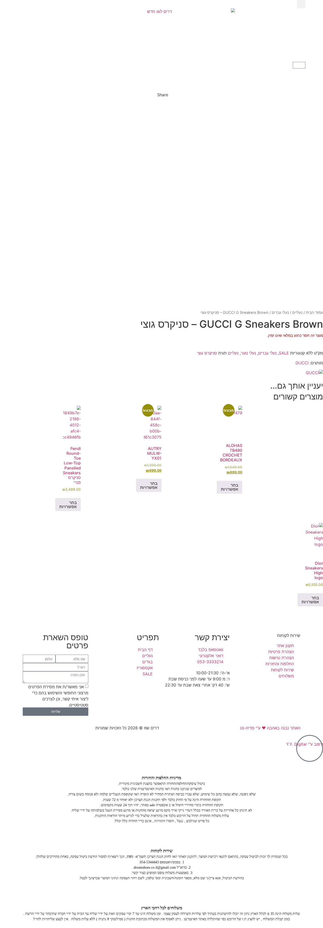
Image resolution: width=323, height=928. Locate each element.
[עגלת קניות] (299, 65)
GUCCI (302, 362)
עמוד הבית (314, 312)
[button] (301, 4)
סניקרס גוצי (207, 352)
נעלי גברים (280, 312)
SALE (284, 352)
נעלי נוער (248, 352)
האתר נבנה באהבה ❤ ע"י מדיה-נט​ (270, 727)
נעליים (297, 312)
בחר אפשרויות (229, 487)
